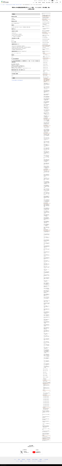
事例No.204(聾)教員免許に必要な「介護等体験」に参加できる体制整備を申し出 (46, 284)
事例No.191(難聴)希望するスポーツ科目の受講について (46, 359)
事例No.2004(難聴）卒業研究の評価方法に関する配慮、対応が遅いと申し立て (46, 123)
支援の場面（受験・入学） (46, 59)
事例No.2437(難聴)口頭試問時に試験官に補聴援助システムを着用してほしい (46, 99)
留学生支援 (39, 2)
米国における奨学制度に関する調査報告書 (45, 26)
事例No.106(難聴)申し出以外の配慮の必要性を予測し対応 (46, 331)
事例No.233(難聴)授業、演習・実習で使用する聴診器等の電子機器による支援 (46, 209)
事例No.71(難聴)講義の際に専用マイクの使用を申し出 (46, 315)
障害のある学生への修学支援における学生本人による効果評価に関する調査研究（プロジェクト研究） (45, 411)
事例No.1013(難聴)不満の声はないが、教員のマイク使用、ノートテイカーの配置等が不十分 (46, 193)
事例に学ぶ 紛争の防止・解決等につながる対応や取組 (46, 393)
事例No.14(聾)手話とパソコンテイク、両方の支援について (46, 238)
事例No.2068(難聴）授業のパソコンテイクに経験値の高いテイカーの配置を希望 (46, 120)
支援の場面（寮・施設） (45, 67)
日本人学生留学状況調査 (44, 37)
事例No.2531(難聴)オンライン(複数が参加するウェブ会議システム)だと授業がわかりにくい (46, 84)
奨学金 (36, 2)
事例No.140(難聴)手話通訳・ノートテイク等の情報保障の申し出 (46, 342)
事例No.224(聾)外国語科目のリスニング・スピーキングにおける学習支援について (46, 298)
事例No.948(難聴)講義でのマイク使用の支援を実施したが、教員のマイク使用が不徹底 (46, 186)
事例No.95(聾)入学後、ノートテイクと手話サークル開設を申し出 (46, 261)
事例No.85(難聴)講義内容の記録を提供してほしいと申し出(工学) (46, 325)
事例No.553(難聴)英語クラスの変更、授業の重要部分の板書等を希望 (46, 222)
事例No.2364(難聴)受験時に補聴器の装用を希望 (46, 105)
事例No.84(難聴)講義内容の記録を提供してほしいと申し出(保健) (46, 322)
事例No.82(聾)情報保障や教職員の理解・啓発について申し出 (46, 258)
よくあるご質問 (56, 2)
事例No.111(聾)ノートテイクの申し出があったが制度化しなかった (47, 267)
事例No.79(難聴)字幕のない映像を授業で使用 (46, 319)
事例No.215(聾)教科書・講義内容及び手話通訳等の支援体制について (46, 295)
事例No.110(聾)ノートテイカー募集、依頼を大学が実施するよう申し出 (46, 264)
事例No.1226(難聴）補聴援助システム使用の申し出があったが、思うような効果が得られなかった (46, 149)
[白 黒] (46, 0)
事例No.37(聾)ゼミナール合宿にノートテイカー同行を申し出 (46, 249)
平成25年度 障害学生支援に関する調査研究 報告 (45, 417)
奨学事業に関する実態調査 (45, 20)
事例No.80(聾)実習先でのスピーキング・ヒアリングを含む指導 (46, 255)
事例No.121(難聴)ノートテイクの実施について (46, 333)
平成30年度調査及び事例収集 (46, 402)
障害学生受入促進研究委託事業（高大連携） (45, 421)
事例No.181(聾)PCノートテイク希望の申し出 (46, 281)
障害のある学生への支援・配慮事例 (45, 414)
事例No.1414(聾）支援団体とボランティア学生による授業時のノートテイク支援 (46, 142)
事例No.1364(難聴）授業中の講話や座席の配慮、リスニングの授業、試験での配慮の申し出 (46, 152)
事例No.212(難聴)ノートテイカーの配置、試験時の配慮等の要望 (46, 367)
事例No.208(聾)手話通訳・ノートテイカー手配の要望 (46, 288)
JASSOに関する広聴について (45, 436)
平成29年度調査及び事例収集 (46, 404)
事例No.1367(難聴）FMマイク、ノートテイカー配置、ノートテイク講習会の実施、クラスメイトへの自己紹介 (46, 156)
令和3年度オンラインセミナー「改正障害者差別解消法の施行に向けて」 (46, 388)
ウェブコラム (44, 391)
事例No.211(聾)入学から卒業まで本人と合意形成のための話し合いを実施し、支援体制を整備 (46, 291)
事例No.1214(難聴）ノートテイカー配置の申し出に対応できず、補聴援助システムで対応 (46, 145)
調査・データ (35, 0)
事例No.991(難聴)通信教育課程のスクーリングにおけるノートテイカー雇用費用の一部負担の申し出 (46, 190)
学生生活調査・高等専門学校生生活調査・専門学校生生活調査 (45, 17)
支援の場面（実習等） (45, 62)
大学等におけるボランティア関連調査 (45, 429)
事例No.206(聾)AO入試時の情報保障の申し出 (46, 286)
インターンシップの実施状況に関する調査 (45, 423)
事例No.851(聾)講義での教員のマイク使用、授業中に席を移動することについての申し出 (46, 175)
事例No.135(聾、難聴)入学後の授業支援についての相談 (46, 275)
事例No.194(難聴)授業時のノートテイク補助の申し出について (46, 361)
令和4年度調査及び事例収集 (46, 396)
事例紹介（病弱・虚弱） (45, 370)
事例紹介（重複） (45, 372)
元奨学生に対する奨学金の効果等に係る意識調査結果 (45, 24)
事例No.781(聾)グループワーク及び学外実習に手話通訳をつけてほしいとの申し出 (46, 172)
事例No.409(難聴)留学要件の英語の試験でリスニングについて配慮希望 (46, 215)
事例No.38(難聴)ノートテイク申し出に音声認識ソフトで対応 (46, 307)
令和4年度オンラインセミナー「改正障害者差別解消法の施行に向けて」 (46, 385)
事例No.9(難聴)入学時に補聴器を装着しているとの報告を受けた (47, 304)
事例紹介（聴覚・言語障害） (19, 4)
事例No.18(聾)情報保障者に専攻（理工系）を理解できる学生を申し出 (46, 241)
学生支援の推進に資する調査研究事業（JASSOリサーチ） (45, 440)
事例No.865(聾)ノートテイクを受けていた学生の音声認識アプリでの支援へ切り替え (46, 179)
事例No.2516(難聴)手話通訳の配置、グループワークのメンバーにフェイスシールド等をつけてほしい (46, 88)
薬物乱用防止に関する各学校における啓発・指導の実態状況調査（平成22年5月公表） (45, 426)
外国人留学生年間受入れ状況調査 (45, 39)
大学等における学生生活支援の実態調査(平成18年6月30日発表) (45, 433)
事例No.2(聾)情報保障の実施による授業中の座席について (47, 232)
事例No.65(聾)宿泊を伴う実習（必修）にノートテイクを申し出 (46, 252)
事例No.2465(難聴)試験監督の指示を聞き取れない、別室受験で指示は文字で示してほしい (46, 91)
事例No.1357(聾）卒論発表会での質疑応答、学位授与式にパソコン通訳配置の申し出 (46, 135)
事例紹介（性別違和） (45, 381)
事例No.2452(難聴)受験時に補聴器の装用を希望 (46, 94)
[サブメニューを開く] (50, 17)
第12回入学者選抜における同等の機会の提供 (17, 80)
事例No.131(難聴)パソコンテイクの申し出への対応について (46, 336)
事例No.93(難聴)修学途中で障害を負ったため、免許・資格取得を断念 (46, 328)
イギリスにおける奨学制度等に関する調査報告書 (45, 28)
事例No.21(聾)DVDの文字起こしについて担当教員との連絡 (46, 244)
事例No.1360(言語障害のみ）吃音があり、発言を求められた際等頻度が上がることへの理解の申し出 (46, 167)
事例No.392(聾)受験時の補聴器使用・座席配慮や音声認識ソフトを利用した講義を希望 (46, 205)
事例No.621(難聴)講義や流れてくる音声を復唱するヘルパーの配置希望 (46, 225)
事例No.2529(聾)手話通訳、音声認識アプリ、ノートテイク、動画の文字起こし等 (46, 113)
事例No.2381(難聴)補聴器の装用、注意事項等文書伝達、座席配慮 (46, 102)
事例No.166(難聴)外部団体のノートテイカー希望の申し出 (46, 345)
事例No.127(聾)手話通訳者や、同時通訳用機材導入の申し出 (46, 272)
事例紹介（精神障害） (45, 375)
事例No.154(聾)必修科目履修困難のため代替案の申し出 (46, 278)
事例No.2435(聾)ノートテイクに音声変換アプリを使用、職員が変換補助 (46, 116)
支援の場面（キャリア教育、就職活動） (46, 71)
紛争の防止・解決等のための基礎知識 (46, 56)
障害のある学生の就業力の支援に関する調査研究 (45, 419)
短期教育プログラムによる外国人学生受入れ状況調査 (45, 35)
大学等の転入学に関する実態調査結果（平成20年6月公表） (45, 431)
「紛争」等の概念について (46, 54)
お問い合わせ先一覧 (40, 0)
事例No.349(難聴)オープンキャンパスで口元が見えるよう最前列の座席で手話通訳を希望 (46, 212)
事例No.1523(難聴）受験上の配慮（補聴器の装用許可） (46, 164)
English (57, 0)
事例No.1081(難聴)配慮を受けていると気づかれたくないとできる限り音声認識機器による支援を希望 (46, 201)
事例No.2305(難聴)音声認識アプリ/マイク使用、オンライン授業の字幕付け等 (46, 110)
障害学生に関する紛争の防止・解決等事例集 (10, 4)
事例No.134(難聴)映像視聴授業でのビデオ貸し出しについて (46, 339)
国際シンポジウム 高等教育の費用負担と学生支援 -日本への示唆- (45, 30)
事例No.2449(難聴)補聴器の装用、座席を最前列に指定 (46, 96)
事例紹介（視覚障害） (45, 75)
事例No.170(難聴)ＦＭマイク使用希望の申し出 (46, 348)
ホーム (33, 2)
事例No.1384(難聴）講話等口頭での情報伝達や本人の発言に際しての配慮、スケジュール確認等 (46, 160)
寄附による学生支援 (48, 2)
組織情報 (52, 2)
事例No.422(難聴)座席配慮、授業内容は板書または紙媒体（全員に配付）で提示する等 (46, 218)
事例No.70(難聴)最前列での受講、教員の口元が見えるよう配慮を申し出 (46, 313)
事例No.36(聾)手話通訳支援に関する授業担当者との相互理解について (46, 247)
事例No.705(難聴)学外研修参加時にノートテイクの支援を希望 (46, 228)
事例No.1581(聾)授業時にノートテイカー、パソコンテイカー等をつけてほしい (46, 127)
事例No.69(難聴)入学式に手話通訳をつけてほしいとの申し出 (46, 310)
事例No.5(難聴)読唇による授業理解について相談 (47, 301)
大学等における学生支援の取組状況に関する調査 (45, 47)
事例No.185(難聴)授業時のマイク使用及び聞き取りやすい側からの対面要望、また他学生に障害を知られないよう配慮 (46, 351)
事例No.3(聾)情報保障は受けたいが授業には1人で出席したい (47, 235)
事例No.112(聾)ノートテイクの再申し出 (46, 269)
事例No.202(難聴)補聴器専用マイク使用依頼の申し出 (46, 364)
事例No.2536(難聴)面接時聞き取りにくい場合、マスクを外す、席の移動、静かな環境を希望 (46, 80)
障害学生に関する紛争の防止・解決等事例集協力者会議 (46, 408)
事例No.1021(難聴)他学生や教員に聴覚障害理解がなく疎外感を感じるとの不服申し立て (46, 197)
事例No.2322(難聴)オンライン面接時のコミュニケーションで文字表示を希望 (46, 108)
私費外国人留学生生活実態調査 (45, 42)
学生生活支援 (43, 2)
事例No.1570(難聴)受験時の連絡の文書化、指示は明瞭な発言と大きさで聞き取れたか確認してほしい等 (46, 130)
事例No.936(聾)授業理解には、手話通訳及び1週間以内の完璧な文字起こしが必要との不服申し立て (46, 182)
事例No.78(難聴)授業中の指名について (46, 317)
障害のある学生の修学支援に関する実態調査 (45, 49)
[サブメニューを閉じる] (50, 14)
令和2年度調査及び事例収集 (46, 399)
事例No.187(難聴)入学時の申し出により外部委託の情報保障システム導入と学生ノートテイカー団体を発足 (46, 355)
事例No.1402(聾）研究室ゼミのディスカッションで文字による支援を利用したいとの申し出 (46, 139)
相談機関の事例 (44, 378)
